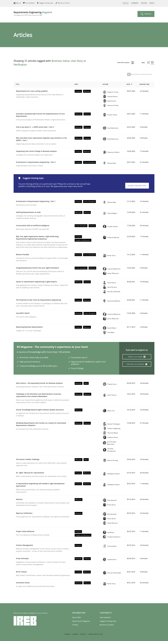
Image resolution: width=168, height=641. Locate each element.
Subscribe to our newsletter (135, 364)
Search (151, 3)
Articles (126, 3)
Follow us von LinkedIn (135, 357)
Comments (134, 3)
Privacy (83, 634)
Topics (147, 14)
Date (128, 84)
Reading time (144, 84)
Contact (75, 625)
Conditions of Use (95, 634)
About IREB (76, 617)
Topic (76, 84)
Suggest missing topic (137, 186)
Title (17, 84)
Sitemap (67, 634)
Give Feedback (105, 617)
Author (105, 84)
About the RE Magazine (81, 621)
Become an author (107, 625)
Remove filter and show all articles (141, 74)
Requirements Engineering (33, 13)
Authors (144, 3)
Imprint (75, 634)
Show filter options (123, 62)
